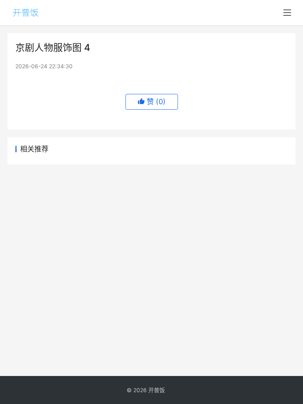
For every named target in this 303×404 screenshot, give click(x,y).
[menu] (287, 13)
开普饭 (156, 390)
